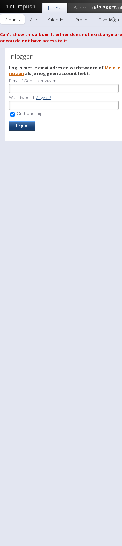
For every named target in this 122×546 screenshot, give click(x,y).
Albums (12, 20)
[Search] (113, 19)
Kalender (56, 20)
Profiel (81, 20)
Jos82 (55, 7)
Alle (33, 20)
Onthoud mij (28, 113)
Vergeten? (43, 97)
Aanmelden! (88, 7)
